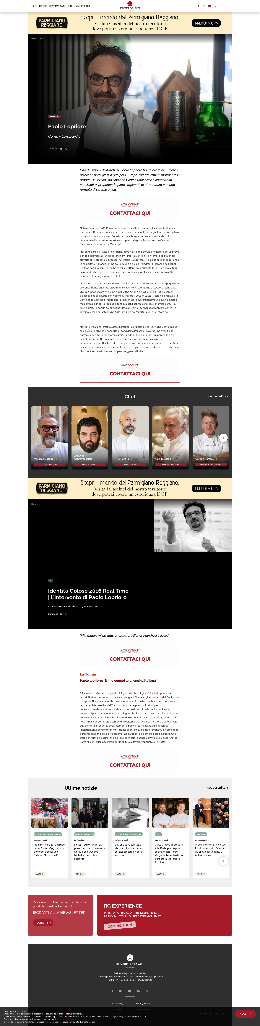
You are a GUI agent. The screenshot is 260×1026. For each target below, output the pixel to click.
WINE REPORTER (82, 6)
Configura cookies (205, 1013)
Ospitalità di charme (84, 834)
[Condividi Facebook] (61, 149)
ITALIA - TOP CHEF (49, 464)
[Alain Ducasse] (170, 438)
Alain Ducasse (163, 458)
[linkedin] (138, 991)
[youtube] (209, 6)
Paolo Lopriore (158, 693)
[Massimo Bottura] (49, 438)
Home (33, 39)
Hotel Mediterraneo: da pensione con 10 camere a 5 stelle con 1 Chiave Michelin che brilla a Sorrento (89, 851)
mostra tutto (216, 396)
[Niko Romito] (130, 438)
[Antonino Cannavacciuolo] (90, 438)
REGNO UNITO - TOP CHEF (211, 464)
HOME (34, 6)
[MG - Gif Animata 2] (130, 209)
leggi (38, 874)
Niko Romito (122, 458)
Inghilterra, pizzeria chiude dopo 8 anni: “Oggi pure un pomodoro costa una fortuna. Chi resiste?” (49, 850)
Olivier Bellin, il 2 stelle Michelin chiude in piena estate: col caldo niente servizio (128, 850)
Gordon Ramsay (204, 458)
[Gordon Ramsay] (211, 438)
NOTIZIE (43, 6)
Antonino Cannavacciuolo (83, 457)
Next (223, 438)
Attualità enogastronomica (47, 834)
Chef (42, 39)
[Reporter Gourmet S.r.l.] (130, 6)
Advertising (117, 1003)
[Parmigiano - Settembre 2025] (130, 23)
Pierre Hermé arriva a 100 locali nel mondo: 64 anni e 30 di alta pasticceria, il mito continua (210, 850)
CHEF (70, 6)
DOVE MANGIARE (57, 6)
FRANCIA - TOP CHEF (170, 464)
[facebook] (199, 6)
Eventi (158, 834)
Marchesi (134, 693)
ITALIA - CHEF (54, 116)
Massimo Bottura (43, 458)
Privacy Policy (143, 1003)
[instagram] (204, 6)
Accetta (245, 1013)
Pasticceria (201, 834)
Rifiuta (226, 1013)
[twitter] (215, 6)
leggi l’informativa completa (73, 1019)
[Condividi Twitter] (66, 149)
